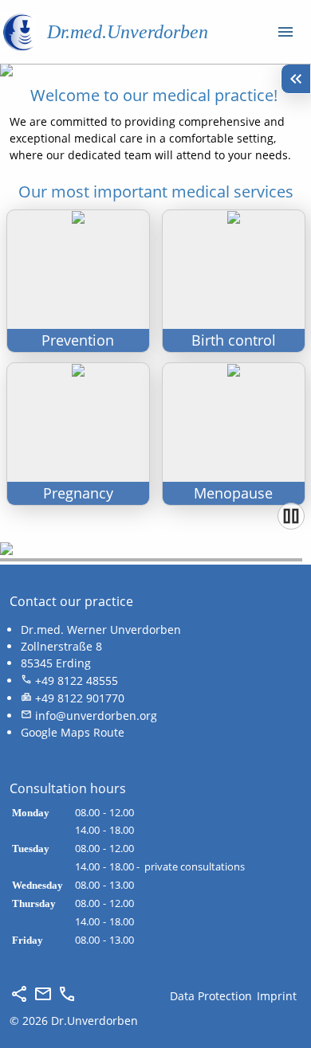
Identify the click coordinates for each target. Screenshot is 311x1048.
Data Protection (211, 995)
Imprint (277, 995)
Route (108, 732)
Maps (75, 732)
